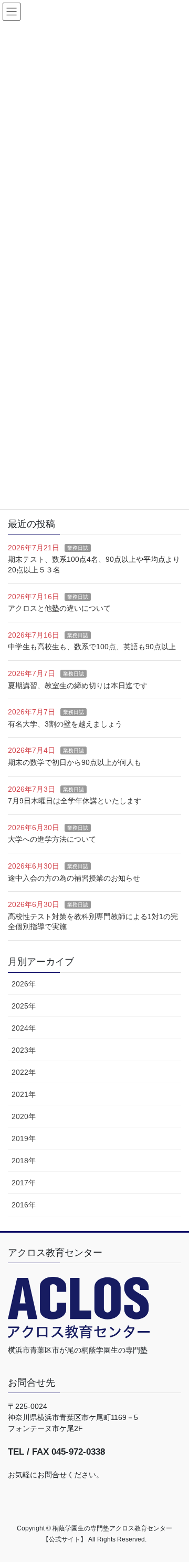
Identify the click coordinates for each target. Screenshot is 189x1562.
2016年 (24, 1205)
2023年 (24, 1050)
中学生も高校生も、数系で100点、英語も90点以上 (92, 646)
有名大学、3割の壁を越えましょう (65, 724)
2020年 (24, 1116)
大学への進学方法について (52, 839)
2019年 (24, 1138)
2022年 (24, 1072)
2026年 (24, 984)
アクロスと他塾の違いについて (59, 608)
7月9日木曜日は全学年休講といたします (74, 801)
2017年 (24, 1182)
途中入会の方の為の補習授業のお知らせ (74, 878)
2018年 (24, 1160)
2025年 (24, 1006)
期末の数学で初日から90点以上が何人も (74, 762)
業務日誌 (77, 548)
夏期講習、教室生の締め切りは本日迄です (78, 685)
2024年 (24, 1028)
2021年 (24, 1094)
